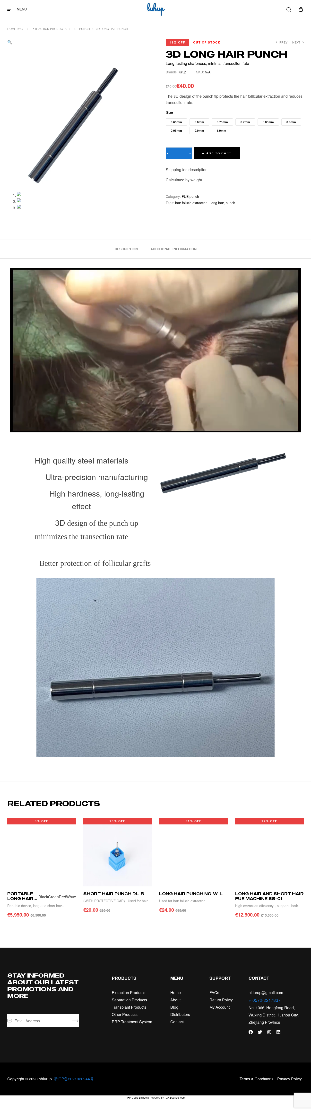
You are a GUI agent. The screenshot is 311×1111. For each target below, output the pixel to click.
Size (169, 112)
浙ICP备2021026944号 (74, 1079)
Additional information (173, 248)
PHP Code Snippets (137, 1097)
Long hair (216, 202)
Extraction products (49, 28)
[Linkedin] (278, 1032)
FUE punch (81, 28)
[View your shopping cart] (301, 9)
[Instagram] (269, 1032)
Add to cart (218, 153)
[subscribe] (75, 1020)
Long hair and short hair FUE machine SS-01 (269, 896)
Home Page (16, 28)
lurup (182, 72)
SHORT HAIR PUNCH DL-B (113, 893)
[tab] (126, 249)
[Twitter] (260, 1032)
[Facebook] (251, 1032)
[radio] (176, 122)
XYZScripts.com (175, 1097)
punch (230, 202)
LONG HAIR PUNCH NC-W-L (191, 893)
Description (126, 248)
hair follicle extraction (191, 202)
